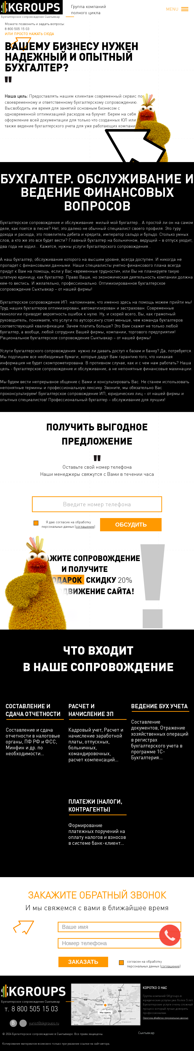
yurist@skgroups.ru (44, 1023)
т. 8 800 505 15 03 (31, 1008)
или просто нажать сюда (29, 33)
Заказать (83, 962)
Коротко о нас (155, 988)
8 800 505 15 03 (17, 28)
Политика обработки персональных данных (165, 1017)
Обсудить (131, 524)
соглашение (85, 526)
